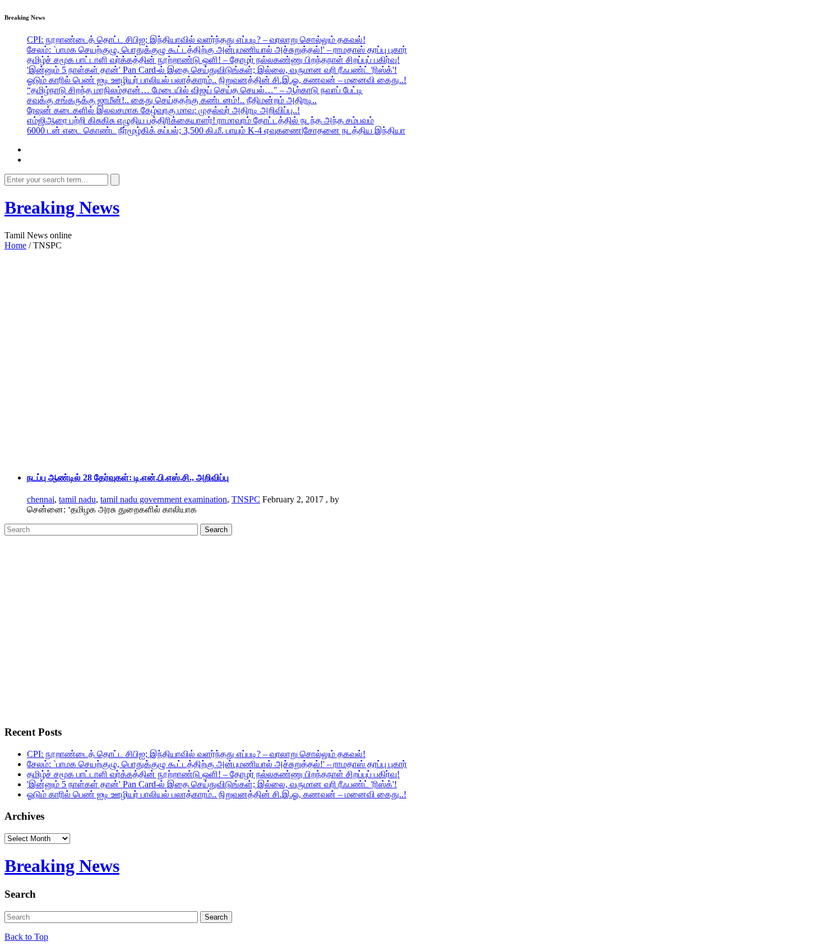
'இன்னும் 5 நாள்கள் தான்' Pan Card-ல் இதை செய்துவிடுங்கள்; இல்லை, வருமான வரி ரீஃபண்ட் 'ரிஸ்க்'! (212, 70)
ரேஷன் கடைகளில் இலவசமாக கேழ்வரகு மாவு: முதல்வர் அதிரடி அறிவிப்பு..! (163, 110)
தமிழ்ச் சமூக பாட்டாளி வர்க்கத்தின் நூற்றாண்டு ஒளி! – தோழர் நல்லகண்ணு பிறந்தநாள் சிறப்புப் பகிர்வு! (213, 59)
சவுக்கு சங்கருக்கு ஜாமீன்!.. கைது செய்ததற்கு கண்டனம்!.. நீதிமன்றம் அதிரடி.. (172, 100)
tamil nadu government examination (163, 499)
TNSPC (246, 499)
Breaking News (61, 207)
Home (15, 245)
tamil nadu (77, 499)
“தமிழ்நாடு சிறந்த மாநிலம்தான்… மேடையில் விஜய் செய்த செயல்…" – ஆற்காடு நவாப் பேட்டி (195, 90)
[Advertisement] (363, 345)
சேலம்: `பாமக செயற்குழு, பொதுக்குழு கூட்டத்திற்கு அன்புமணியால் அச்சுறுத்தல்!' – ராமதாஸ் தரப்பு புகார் (217, 49)
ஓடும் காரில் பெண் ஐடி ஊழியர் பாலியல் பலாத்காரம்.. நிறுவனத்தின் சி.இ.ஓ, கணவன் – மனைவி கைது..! (216, 80)
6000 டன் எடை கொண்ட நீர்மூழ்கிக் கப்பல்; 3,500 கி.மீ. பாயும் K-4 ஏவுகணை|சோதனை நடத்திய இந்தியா (216, 130)
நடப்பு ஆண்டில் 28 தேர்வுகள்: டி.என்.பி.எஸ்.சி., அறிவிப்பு (128, 477)
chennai (40, 499)
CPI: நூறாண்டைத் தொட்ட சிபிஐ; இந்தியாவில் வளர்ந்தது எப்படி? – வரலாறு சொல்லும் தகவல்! (196, 39)
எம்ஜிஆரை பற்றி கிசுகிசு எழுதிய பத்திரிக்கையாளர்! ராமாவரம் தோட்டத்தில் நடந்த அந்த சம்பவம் (200, 120)
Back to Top (26, 936)
